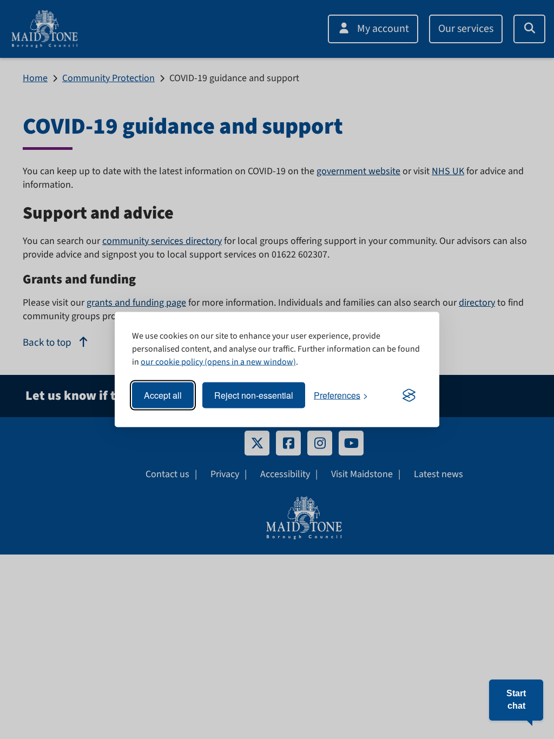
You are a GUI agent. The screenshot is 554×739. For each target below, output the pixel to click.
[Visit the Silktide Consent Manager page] (409, 395)
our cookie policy (172, 362)
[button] (516, 700)
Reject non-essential (253, 395)
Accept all (163, 395)
